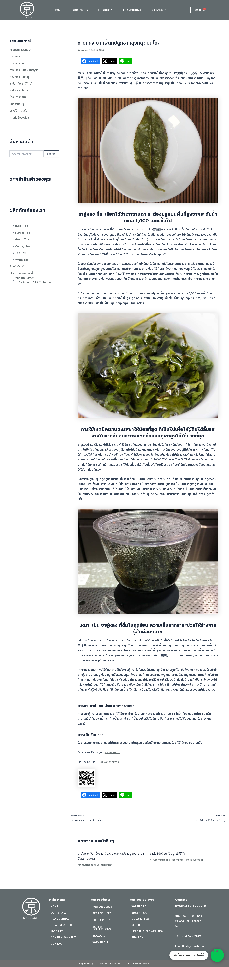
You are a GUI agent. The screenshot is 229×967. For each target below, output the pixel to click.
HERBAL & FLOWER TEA (147, 931)
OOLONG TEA (140, 918)
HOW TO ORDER (61, 924)
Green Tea (22, 239)
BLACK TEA (138, 924)
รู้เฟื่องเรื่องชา (112, 752)
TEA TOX (137, 937)
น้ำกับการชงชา (17, 97)
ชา (10, 221)
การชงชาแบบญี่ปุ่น (20, 76)
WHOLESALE (100, 942)
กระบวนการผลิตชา (20, 49)
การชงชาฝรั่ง (17, 63)
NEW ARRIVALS (102, 906)
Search (51, 153)
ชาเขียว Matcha (18, 90)
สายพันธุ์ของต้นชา (19, 117)
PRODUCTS (105, 10)
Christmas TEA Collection (35, 282)
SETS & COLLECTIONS (101, 927)
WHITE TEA (138, 906)
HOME (58, 10)
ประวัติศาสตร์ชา (19, 110)
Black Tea (21, 225)
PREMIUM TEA (101, 919)
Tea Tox (20, 252)
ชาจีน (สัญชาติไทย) (20, 83)
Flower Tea (22, 232)
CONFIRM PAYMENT (63, 937)
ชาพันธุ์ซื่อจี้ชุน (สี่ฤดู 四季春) (168, 853)
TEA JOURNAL (133, 10)
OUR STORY (80, 10)
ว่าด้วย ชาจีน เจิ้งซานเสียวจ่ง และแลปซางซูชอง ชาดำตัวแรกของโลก (111, 856)
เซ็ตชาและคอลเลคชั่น (21, 273)
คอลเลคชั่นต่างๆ (24, 277)
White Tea (21, 259)
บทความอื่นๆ (16, 103)
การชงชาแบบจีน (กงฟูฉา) (24, 69)
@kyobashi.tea (109, 761)
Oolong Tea (22, 246)
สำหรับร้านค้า (17, 266)
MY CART (57, 931)
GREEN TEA (139, 912)
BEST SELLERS (102, 913)
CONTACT (159, 10)
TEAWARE (98, 935)
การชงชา (14, 56)
